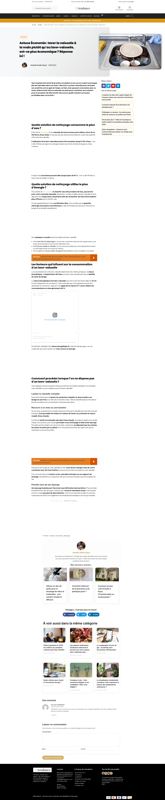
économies (59, 536)
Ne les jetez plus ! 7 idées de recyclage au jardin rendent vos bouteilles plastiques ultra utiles (117, 122)
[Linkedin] (118, 86)
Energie (40, 24)
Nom (44, 749)
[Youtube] (113, 86)
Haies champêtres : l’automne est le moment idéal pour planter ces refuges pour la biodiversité (117, 132)
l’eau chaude (47, 192)
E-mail (83, 749)
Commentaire (47, 732)
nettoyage (44, 132)
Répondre (54, 715)
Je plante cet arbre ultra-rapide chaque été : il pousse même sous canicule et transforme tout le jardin (117, 97)
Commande (129, 9)
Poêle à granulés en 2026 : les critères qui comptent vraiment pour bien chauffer (54, 647)
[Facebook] (104, 86)
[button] (129, 16)
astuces (52, 536)
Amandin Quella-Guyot (81, 553)
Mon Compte (119, 9)
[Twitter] (108, 86)
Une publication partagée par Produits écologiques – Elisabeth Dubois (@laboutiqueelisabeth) (58, 342)
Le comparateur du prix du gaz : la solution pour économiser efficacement (106, 647)
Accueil (34, 24)
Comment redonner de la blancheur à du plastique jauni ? (81, 589)
